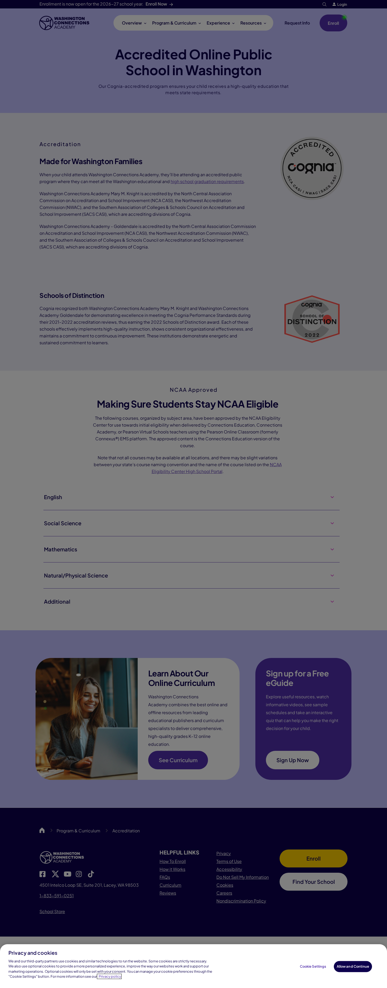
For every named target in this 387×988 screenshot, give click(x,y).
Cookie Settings (313, 966)
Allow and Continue (353, 966)
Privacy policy (110, 976)
